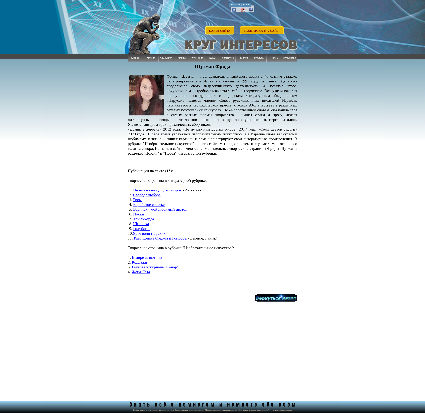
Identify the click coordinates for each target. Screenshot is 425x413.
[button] (262, 28)
